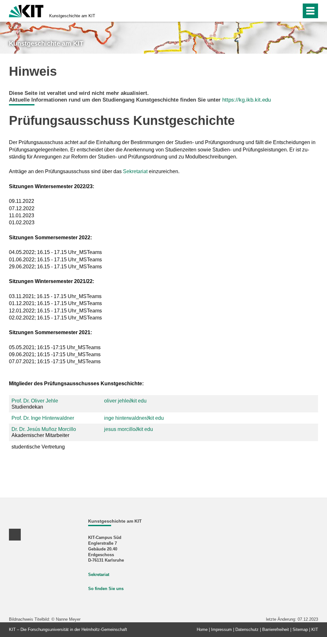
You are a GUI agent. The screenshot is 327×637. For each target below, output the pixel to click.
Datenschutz (247, 629)
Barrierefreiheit (275, 629)
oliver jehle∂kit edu (125, 400)
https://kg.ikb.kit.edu (246, 99)
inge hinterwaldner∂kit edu (134, 418)
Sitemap (300, 629)
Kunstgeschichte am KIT (72, 15)
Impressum (221, 629)
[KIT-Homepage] (26, 10)
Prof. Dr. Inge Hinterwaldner (42, 418)
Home (202, 629)
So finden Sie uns (106, 588)
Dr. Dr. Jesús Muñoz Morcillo (43, 429)
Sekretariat (135, 171)
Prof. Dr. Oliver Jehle (34, 400)
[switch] (294, 10)
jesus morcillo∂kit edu (128, 429)
